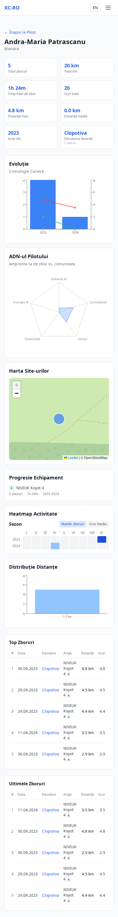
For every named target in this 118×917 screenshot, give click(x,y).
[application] (59, 209)
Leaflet (72, 457)
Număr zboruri (72, 524)
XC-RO (11, 7)
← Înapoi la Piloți (20, 32)
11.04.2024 (28, 732)
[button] (16, 385)
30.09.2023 (28, 668)
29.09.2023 (28, 689)
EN (95, 7)
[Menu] (108, 7)
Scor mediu (98, 524)
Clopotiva (75, 133)
